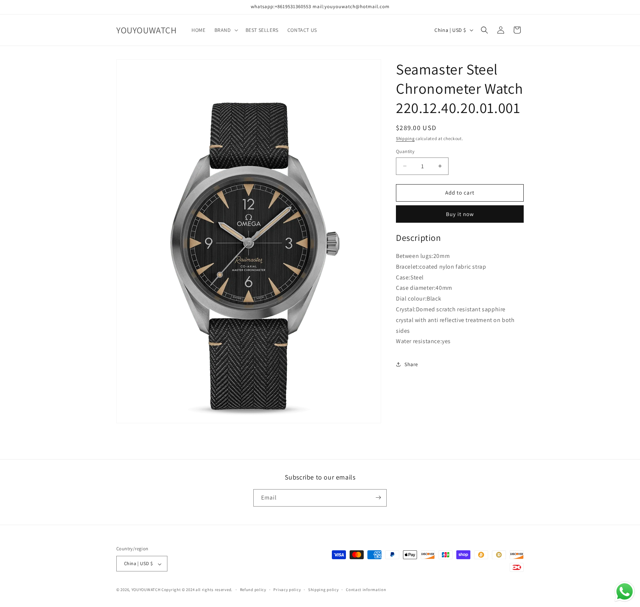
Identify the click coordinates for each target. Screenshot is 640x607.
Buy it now (460, 214)
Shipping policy (323, 589)
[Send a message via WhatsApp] (624, 591)
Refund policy (253, 589)
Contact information (366, 589)
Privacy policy (287, 589)
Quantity (405, 151)
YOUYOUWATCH (146, 590)
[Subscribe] (378, 497)
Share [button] (411, 364)
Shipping (405, 138)
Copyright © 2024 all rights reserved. (197, 590)
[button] (225, 30)
